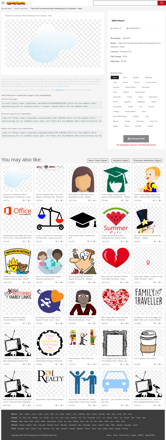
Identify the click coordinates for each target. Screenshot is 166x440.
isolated (138, 126)
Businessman (51, 421)
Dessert (33, 429)
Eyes (69, 421)
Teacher (29, 425)
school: (14, 425)
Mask (21, 421)
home (82, 421)
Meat (57, 429)
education (146, 87)
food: (13, 429)
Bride (31, 421)
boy (95, 421)
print (115, 82)
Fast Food (46, 429)
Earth (52, 414)
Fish (79, 418)
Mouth (107, 421)
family (37, 421)
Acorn (21, 414)
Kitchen (87, 429)
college (116, 111)
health (130, 107)
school (137, 82)
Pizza (99, 429)
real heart (153, 97)
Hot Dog (125, 429)
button (115, 126)
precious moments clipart (147, 160)
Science (101, 425)
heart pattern (130, 111)
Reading (50, 425)
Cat (40, 418)
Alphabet (119, 425)
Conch (46, 414)
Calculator (127, 425)
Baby (26, 421)
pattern (126, 92)
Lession (135, 425)
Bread (111, 429)
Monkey (109, 418)
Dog (56, 418)
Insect (98, 418)
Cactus (40, 414)
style (144, 111)
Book (35, 425)
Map (79, 425)
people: (14, 421)
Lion (103, 418)
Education (64, 425)
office (126, 126)
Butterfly (35, 418)
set (140, 107)
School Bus (72, 425)
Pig (121, 418)
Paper (107, 425)
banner (116, 121)
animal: (14, 418)
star (147, 116)
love (125, 77)
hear (115, 92)
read (141, 97)
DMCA (140, 435)
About (109, 435)
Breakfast (21, 429)
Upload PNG (150, 435)
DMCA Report (118, 21)
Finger (117, 421)
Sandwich (64, 429)
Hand (123, 421)
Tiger (133, 418)
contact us (60, 90)
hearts (125, 82)
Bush (114, 414)
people (150, 126)
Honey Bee (91, 418)
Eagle (67, 418)
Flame (62, 414)
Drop (124, 414)
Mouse (116, 418)
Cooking (117, 429)
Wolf (143, 418)
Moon (88, 414)
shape (127, 121)
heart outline (130, 87)
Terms (115, 435)
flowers (151, 107)
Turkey (138, 418)
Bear (24, 418)
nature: (14, 414)
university (117, 97)
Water (108, 414)
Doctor (60, 421)
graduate (140, 121)
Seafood (72, 429)
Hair (87, 421)
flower (129, 97)
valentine (127, 102)
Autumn (27, 414)
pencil (115, 102)
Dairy (27, 429)
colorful (116, 87)
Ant (20, 418)
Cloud (119, 414)
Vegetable (80, 429)
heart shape (140, 92)
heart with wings (120, 116)
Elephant (74, 418)
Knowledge (86, 425)
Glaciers (68, 414)
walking (75, 421)
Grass (75, 414)
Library (94, 425)
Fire (57, 414)
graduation (117, 107)
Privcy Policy (124, 435)
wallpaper (141, 102)
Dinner (94, 429)
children (136, 116)
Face (112, 421)
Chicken (46, 418)
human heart (151, 82)
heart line (154, 121)
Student (22, 425)
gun (114, 77)
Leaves (33, 414)
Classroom (42, 425)
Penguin (126, 418)
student (136, 77)
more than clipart (98, 160)
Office (113, 425)
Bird (29, 418)
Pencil (57, 425)
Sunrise (94, 414)
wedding (148, 77)
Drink (39, 429)
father (101, 421)
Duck (61, 418)
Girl (91, 421)
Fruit (52, 429)
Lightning (82, 414)
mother (43, 421)
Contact (133, 435)
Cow (52, 418)
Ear (65, 421)
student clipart (120, 160)
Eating (105, 429)
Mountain (102, 414)
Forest (130, 414)
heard (153, 102)
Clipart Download (20, 8)
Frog (84, 418)
